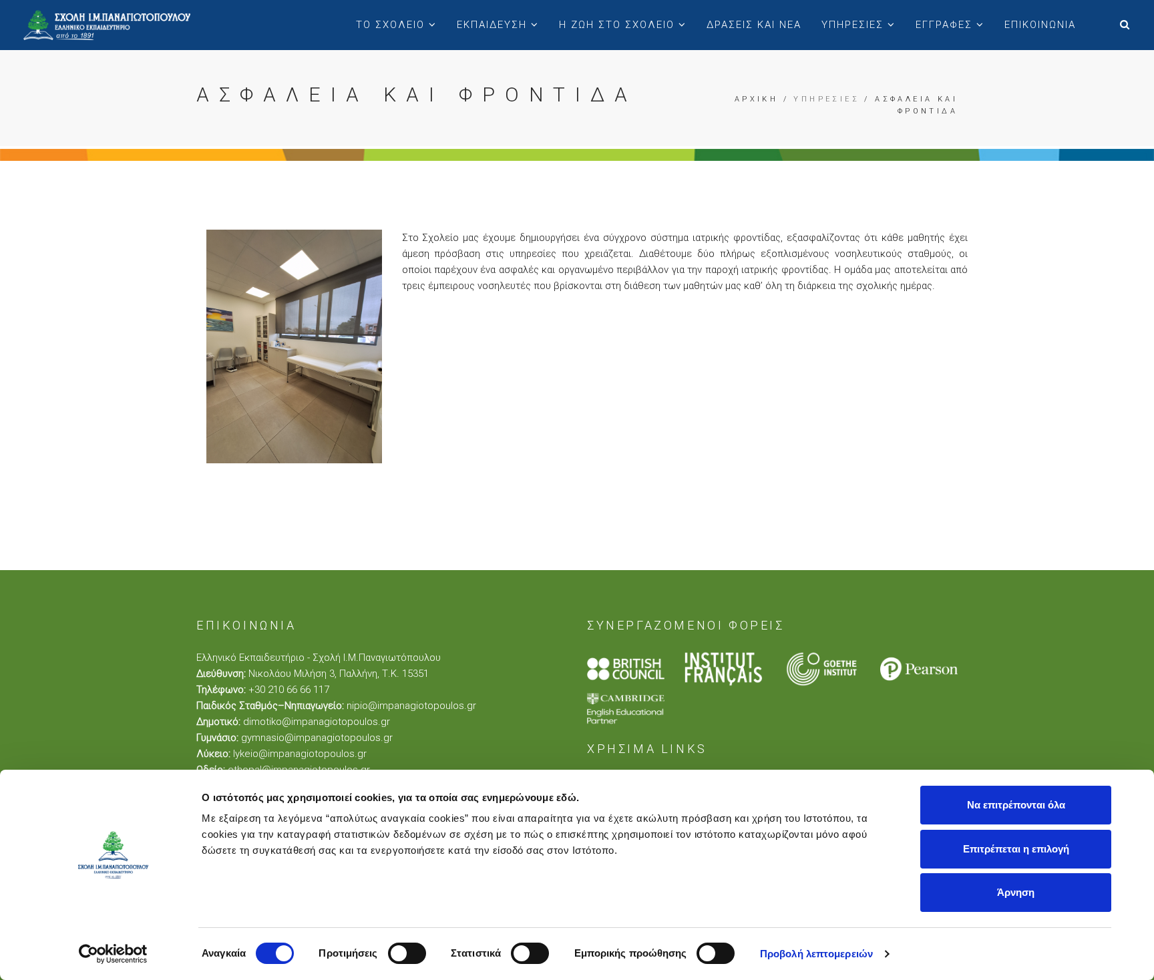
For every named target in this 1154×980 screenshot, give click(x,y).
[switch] (407, 953)
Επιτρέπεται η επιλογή (1016, 848)
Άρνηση (1015, 892)
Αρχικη (756, 99)
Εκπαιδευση (494, 25)
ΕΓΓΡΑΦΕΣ (946, 25)
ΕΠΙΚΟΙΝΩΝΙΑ (1040, 25)
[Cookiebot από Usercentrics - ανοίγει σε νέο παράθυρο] (113, 954)
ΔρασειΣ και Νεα (754, 25)
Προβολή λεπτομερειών (816, 953)
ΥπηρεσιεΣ (854, 25)
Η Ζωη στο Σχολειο (619, 25)
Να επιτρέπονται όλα (1016, 804)
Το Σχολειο (392, 25)
